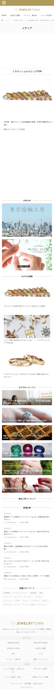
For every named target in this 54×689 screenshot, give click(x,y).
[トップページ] (2, 20)
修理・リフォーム (40, 659)
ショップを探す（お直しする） (13, 670)
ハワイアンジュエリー (20, 593)
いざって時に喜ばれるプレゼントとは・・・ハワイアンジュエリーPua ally (27, 326)
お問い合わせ (38, 683)
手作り (18, 601)
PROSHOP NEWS (40, 643)
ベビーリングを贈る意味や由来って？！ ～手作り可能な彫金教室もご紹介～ (27, 397)
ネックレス (18, 597)
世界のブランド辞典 (40, 677)
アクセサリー (36, 601)
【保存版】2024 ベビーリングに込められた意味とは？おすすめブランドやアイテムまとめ (27, 467)
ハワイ (18, 604)
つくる (40, 654)
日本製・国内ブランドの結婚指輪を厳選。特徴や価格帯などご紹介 (28, 123)
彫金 (33, 604)
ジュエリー (28, 597)
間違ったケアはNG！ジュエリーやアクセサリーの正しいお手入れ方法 (27, 432)
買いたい (46, 601)
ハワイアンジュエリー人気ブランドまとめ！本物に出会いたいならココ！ (27, 360)
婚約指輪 (33, 593)
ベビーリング (42, 604)
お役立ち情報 (15, 15)
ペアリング (7, 597)
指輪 (41, 593)
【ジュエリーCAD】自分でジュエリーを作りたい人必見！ (27, 292)
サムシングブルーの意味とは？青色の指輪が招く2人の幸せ (27, 415)
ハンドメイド (8, 601)
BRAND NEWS (13, 643)
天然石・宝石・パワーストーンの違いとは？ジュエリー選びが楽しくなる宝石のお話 (27, 450)
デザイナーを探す (40, 669)
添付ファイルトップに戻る (14, 129)
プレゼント (39, 597)
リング (26, 604)
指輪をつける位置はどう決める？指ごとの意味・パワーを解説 (26, 576)
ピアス (26, 601)
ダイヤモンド (8, 604)
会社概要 (28, 683)
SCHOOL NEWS (13, 648)
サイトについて (16, 683)
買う (13, 654)
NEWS (4, 15)
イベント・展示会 (30, 15)
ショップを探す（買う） (13, 677)
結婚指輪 (7, 593)
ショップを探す (46, 15)
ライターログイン (27, 687)
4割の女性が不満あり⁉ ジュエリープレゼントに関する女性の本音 (27, 485)
